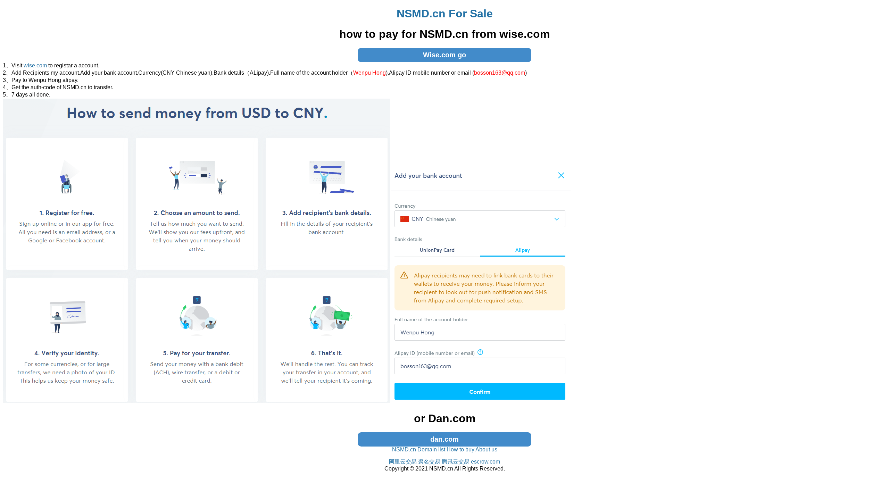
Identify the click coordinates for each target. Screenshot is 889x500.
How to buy (460, 449)
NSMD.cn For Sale (445, 13)
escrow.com (485, 462)
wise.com (35, 65)
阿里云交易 (403, 462)
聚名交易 (429, 462)
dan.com (444, 439)
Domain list (431, 449)
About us (486, 449)
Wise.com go (444, 55)
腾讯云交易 (456, 462)
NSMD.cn (404, 449)
